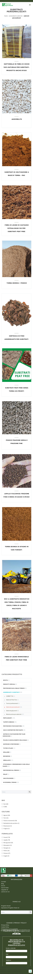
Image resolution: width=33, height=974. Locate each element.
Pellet (5, 774)
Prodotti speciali (9, 684)
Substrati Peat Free (11, 699)
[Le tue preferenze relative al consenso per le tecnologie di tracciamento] (30, 971)
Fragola (7, 828)
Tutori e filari (8, 748)
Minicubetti (8, 845)
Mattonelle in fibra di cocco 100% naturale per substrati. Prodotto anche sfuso (16, 67)
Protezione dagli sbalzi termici (14, 688)
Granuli (7, 837)
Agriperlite (17, 119)
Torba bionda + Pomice (17, 283)
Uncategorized (8, 778)
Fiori (6, 818)
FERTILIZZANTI (7, 718)
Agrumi (7, 815)
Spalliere (6, 752)
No (6, 804)
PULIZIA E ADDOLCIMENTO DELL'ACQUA (15, 740)
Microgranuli (8, 842)
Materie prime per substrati (13, 714)
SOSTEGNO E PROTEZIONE (11, 744)
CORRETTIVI (9, 696)
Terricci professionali (12, 703)
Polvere (7, 853)
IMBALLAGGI (7, 760)
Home (6, 16)
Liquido (7, 840)
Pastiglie (7, 848)
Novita (5, 680)
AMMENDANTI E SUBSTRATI (15, 16)
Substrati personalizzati (13, 707)
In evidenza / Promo (9, 782)
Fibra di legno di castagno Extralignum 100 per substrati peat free (17, 228)
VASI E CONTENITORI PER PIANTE (13, 730)
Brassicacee (8, 826)
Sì (5, 806)
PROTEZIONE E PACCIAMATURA (12, 726)
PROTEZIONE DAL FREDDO (11, 770)
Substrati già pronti (11, 710)
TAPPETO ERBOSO (8, 722)
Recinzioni (6, 756)
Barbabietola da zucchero (11, 823)
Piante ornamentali (10, 820)
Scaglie (6, 856)
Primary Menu (29, 5)
